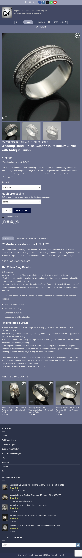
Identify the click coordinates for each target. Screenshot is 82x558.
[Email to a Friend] (8, 222)
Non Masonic (26, 142)
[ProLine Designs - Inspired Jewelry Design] (7, 12)
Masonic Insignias (9, 444)
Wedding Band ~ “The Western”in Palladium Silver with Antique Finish (41, 410)
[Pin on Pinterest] (12, 222)
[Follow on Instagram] (43, 2)
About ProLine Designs (11, 453)
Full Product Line (10, 142)
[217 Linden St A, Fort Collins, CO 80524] (26, 2)
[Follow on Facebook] (40, 2)
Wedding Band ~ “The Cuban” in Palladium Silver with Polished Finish (14, 410)
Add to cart (22, 210)
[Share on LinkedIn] (17, 222)
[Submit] (78, 545)
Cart (3, 471)
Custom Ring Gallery (10, 449)
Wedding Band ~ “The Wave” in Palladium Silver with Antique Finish (67, 410)
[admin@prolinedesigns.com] (30, 2)
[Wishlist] (49, 22)
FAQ (3, 458)
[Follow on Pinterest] (55, 2)
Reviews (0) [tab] (43, 238)
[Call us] (51, 2)
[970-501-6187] (34, 2)
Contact (5, 467)
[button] (16, 22)
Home (4, 436)
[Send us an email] (47, 2)
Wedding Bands (41, 142)
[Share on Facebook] (4, 222)
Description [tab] (8, 238)
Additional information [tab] (25, 238)
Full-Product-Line (9, 440)
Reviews (5, 462)
